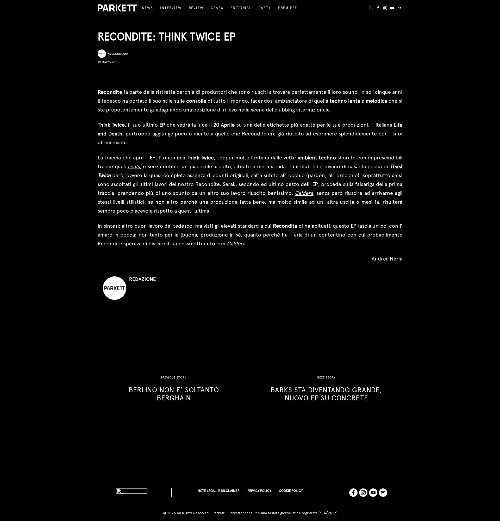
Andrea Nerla (387, 259)
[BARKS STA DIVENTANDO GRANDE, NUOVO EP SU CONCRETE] (326, 389)
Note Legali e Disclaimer (219, 491)
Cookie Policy (291, 491)
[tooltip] (378, 8)
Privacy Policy (259, 491)
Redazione (120, 54)
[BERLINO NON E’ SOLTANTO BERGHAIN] (174, 389)
